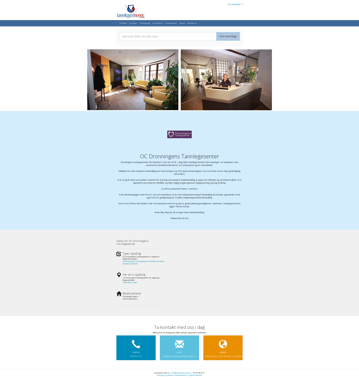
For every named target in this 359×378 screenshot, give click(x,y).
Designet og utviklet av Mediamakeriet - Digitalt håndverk (179, 375)
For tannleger (235, 4)
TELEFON (136, 354)
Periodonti (160, 261)
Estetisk (126, 264)
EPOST (179, 354)
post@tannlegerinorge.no (181, 373)
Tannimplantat (141, 261)
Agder (134, 282)
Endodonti (133, 264)
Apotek (182, 23)
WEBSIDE (224, 354)
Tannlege (133, 23)
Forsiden (123, 23)
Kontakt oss (192, 23)
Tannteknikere (171, 23)
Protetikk (151, 261)
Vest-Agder (127, 282)
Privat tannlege (128, 261)
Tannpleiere (157, 23)
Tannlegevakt (144, 23)
